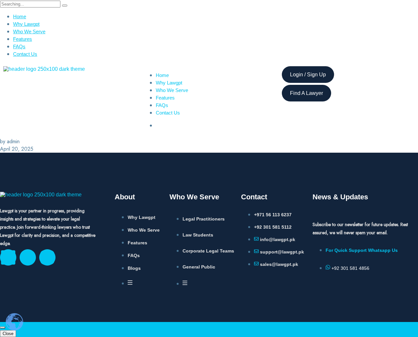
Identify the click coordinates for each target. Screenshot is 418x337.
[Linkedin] (8, 257)
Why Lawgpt (26, 24)
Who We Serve (29, 31)
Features (22, 39)
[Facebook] (28, 257)
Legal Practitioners (204, 219)
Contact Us (25, 54)
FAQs (19, 46)
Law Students (198, 234)
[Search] (64, 6)
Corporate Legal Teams (208, 250)
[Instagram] (47, 257)
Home (19, 16)
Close (8, 333)
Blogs (134, 268)
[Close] (2, 328)
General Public (199, 266)
